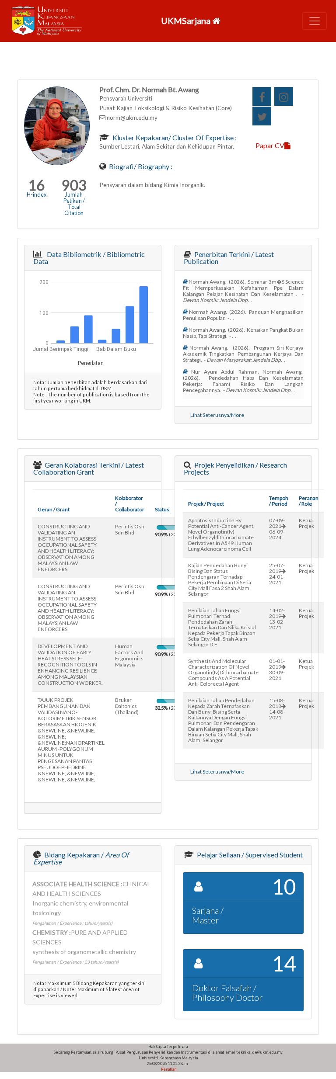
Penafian (168, 1069)
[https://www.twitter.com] (262, 116)
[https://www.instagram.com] (284, 96)
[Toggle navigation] (314, 21)
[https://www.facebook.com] (262, 96)
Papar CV (270, 145)
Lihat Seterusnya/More (217, 415)
